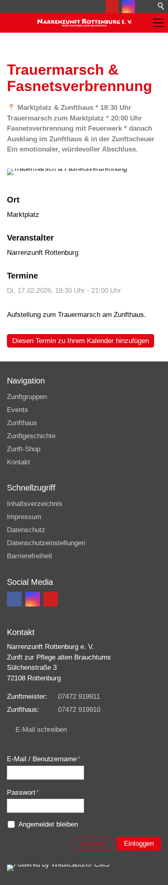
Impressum (24, 517)
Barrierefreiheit (29, 556)
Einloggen (139, 843)
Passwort (23, 792)
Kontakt (18, 462)
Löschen (93, 843)
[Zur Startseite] (84, 23)
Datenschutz (26, 530)
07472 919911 (79, 696)
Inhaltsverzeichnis (34, 504)
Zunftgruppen (27, 397)
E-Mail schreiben (41, 729)
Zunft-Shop (23, 449)
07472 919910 (79, 709)
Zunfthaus (22, 423)
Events (17, 410)
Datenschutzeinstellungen (46, 543)
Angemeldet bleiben (48, 824)
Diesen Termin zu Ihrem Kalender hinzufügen (80, 341)
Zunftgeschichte (31, 436)
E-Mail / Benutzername (43, 759)
